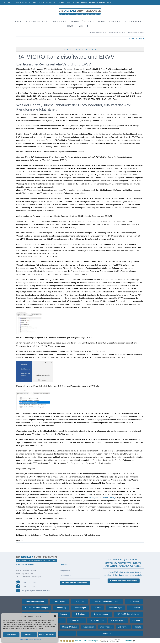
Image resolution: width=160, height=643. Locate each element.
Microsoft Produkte (97, 620)
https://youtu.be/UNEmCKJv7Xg (102, 498)
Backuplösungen (115, 608)
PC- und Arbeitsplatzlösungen (36, 608)
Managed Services (118, 620)
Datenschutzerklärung (26, 639)
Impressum (37, 639)
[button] (55, 616)
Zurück (134, 38)
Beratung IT (79, 601)
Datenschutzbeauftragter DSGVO (106, 601)
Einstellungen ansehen (47, 634)
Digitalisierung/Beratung (35, 601)
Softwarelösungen (101, 614)
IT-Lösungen (134, 601)
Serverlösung (61, 608)
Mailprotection (88, 627)
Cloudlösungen (80, 608)
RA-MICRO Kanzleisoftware (128, 614)
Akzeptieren (11, 634)
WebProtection (106, 627)
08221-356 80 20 (75, 2)
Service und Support (110, 633)
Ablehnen (28, 634)
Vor (140, 38)
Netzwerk (97, 608)
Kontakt (138, 627)
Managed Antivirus (69, 627)
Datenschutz (66, 576)
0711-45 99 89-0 (45, 2)
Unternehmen (123, 627)
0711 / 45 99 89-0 (29, 583)
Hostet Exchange (76, 620)
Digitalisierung (59, 601)
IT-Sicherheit (135, 608)
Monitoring (136, 620)
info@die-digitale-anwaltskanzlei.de (97, 2)
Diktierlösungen (61, 614)
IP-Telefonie (80, 614)
